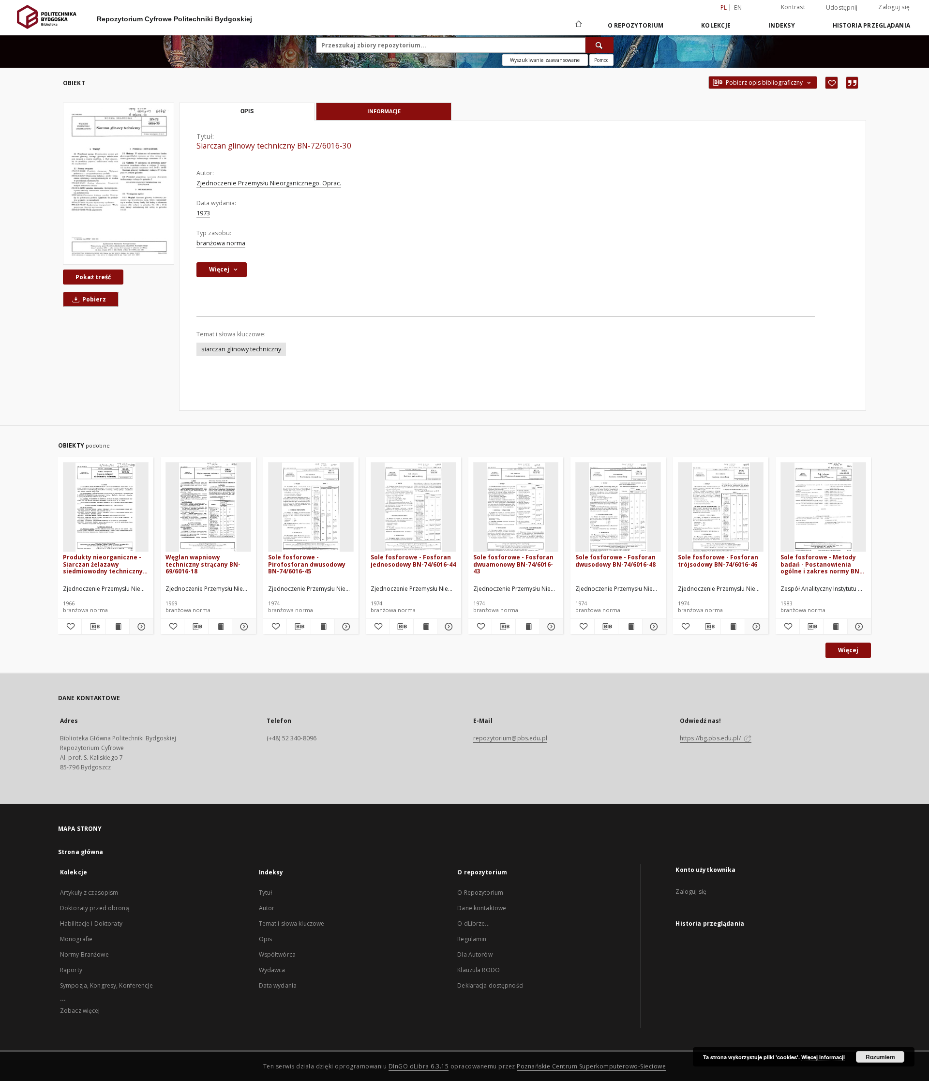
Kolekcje (716, 25)
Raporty (71, 970)
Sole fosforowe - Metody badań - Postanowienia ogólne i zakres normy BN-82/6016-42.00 (821, 564)
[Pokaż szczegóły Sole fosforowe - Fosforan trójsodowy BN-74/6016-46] (755, 626)
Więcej (848, 650)
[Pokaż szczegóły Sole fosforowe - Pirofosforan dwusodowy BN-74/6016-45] (345, 626)
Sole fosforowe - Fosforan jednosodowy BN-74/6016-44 (413, 560)
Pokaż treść (93, 277)
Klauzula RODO (478, 970)
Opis (265, 939)
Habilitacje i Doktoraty (91, 923)
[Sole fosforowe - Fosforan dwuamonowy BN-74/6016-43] (516, 507)
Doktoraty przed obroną (94, 908)
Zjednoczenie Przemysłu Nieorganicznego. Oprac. (268, 183)
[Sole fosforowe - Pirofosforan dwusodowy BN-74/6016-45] (311, 507)
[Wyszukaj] (599, 45)
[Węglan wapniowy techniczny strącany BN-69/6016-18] (208, 507)
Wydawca (272, 970)
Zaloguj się (894, 7)
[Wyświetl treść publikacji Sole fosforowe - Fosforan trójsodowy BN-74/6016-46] (732, 626)
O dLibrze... (473, 923)
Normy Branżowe (84, 954)
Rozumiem (880, 1056)
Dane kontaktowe (481, 908)
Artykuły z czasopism (89, 892)
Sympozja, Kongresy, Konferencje (106, 985)
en (738, 7)
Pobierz (93, 299)
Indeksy (781, 25)
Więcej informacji (823, 1057)
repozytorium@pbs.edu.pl (510, 738)
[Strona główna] (578, 25)
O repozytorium (636, 25)
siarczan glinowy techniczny (241, 349)
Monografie (76, 939)
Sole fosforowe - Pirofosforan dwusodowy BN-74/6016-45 (306, 564)
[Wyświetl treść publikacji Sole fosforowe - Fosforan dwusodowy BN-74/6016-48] (630, 626)
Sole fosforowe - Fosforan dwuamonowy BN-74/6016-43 (513, 564)
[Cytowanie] (852, 82)
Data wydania (278, 985)
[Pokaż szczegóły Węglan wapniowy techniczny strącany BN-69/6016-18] (242, 626)
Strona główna (81, 852)
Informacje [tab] (384, 111)
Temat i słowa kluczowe (292, 923)
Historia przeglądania (871, 25)
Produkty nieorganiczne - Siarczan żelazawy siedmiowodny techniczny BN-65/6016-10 (103, 564)
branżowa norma (220, 243)
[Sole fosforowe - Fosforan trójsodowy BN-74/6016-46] (720, 507)
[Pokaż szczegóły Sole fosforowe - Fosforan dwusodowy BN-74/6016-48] (652, 626)
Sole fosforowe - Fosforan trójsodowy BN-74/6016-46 (718, 560)
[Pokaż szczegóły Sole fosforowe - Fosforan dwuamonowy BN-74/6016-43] (550, 626)
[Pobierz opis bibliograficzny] (93, 626)
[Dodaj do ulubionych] (831, 82)
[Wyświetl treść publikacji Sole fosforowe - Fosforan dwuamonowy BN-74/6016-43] (527, 626)
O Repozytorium (480, 892)
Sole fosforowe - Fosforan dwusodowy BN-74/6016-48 (615, 560)
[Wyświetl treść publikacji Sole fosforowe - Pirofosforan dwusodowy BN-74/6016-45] (322, 626)
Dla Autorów (474, 954)
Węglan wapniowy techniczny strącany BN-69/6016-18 (202, 564)
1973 (203, 213)
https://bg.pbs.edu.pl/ (711, 738)
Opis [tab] (247, 111)
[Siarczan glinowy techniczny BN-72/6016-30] (118, 183)
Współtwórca (277, 954)
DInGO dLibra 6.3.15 (419, 1066)
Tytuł (265, 892)
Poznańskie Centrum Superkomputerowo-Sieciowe (591, 1066)
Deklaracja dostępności (490, 985)
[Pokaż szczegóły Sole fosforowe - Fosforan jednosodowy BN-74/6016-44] (447, 626)
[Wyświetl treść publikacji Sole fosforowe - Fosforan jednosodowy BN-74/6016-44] (425, 626)
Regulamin (471, 939)
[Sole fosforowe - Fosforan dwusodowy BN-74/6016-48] (618, 507)
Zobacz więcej (80, 1010)
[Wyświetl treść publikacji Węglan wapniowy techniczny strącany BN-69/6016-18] (220, 626)
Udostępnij (842, 8)
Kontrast (793, 7)
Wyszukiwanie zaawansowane (545, 60)
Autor (267, 908)
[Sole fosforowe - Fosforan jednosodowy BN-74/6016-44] (413, 507)
